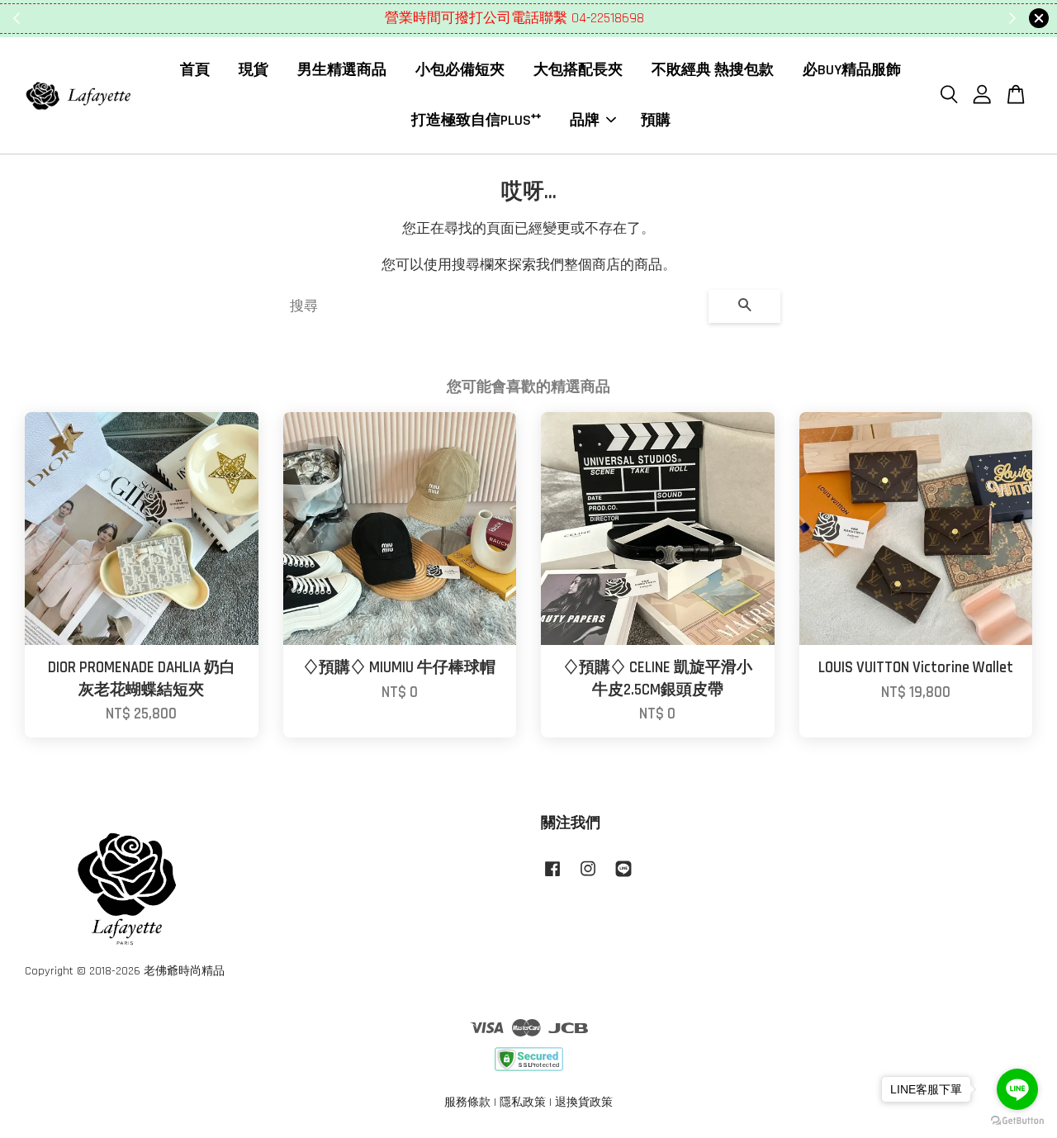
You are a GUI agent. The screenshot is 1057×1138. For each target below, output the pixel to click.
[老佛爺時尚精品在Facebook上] (552, 877)
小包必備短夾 (460, 69)
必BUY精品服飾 (852, 69)
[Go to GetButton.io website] (1017, 1121)
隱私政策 (523, 1102)
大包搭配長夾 (578, 69)
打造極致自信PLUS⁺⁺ (476, 119)
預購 (656, 119)
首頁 (195, 69)
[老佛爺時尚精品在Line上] (623, 877)
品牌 (585, 119)
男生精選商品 (341, 69)
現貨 (253, 69)
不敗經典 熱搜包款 (713, 69)
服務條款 (467, 1102)
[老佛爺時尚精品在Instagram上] (588, 877)
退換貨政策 (584, 1102)
